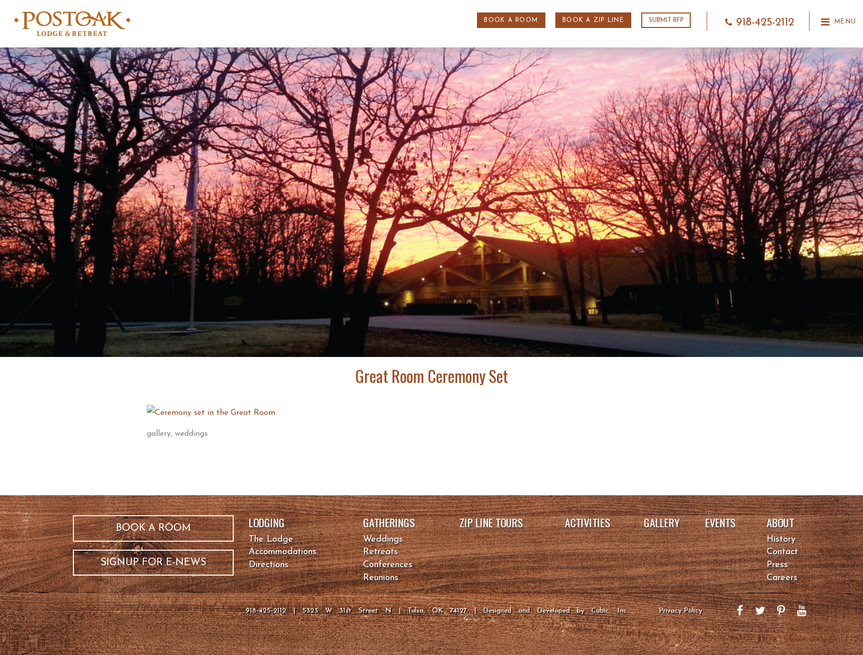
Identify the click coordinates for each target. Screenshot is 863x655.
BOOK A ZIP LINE (593, 20)
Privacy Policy (680, 611)
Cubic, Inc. (609, 611)
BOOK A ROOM (511, 20)
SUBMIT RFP (666, 20)
